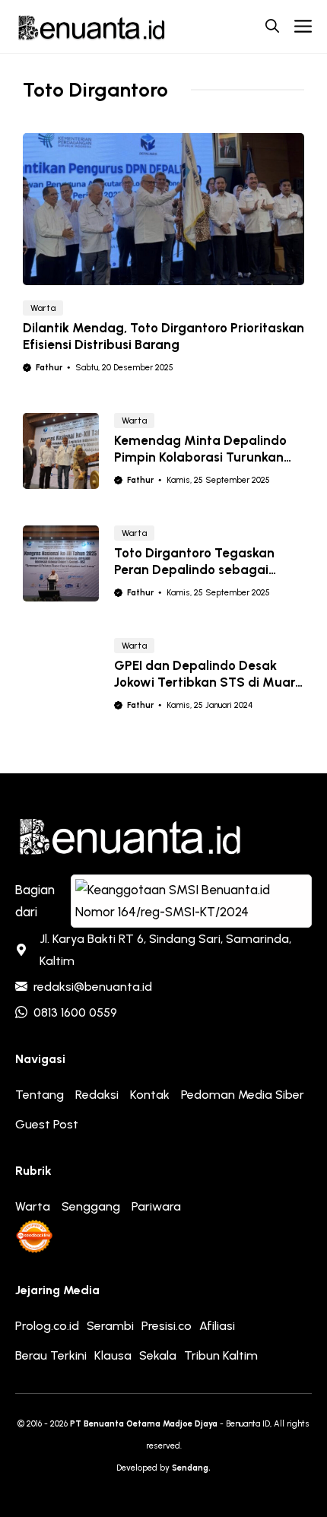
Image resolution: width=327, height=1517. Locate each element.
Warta (43, 308)
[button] (272, 27)
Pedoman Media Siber (242, 1094)
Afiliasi (217, 1326)
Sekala (157, 1355)
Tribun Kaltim (221, 1355)
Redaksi (97, 1094)
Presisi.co (166, 1326)
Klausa (113, 1355)
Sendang (190, 1468)
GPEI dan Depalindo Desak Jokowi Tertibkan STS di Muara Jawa (208, 682)
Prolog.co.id (47, 1326)
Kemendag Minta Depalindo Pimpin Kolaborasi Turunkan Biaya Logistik (200, 457)
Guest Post (46, 1124)
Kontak (150, 1094)
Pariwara (156, 1206)
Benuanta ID (248, 1424)
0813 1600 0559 (75, 1012)
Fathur (49, 368)
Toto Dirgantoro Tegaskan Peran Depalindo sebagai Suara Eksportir (194, 569)
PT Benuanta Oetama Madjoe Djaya (143, 1424)
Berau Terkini (51, 1355)
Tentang (39, 1094)
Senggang (91, 1206)
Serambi (110, 1326)
